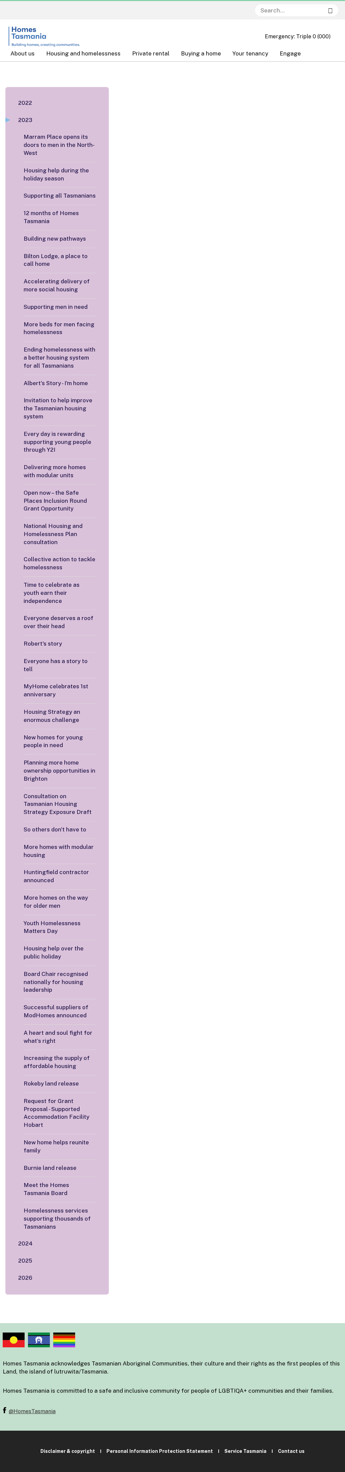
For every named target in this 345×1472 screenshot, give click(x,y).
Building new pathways (55, 238)
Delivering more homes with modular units (55, 471)
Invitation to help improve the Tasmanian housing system (58, 408)
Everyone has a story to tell (56, 665)
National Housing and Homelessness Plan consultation (53, 534)
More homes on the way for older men (56, 901)
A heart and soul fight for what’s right (58, 1036)
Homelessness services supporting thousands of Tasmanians (57, 1218)
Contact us (291, 1451)
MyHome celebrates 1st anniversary (56, 690)
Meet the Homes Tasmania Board (46, 1189)
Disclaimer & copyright (67, 1451)
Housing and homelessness (83, 53)
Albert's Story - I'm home (56, 383)
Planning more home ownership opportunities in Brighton (59, 770)
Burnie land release (50, 1167)
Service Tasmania (245, 1451)
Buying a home (201, 53)
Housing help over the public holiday (54, 952)
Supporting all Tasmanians (60, 195)
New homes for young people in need (53, 741)
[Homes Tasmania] (45, 36)
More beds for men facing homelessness (59, 328)
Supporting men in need (56, 306)
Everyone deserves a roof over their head (58, 622)
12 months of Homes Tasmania (51, 217)
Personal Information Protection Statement (159, 1451)
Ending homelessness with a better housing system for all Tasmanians (59, 357)
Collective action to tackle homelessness (59, 563)
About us (22, 53)
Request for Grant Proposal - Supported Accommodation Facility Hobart (56, 1113)
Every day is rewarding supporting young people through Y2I (57, 442)
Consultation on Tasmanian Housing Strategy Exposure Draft (58, 804)
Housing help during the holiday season (56, 174)
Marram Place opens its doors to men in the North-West (59, 144)
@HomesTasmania (32, 1411)
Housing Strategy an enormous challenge (52, 715)
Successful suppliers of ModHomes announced (56, 1011)
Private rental (150, 53)
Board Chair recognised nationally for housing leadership (56, 982)
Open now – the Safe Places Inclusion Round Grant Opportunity (55, 500)
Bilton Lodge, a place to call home (56, 260)
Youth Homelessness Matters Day (52, 927)
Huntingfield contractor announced (56, 876)
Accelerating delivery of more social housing (57, 285)
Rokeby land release (51, 1083)
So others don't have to (55, 829)
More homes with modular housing (59, 851)
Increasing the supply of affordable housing (57, 1062)
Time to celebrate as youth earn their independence (52, 592)
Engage (290, 53)
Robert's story (43, 643)
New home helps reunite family (56, 1146)
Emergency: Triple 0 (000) (298, 36)
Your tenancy (250, 53)
